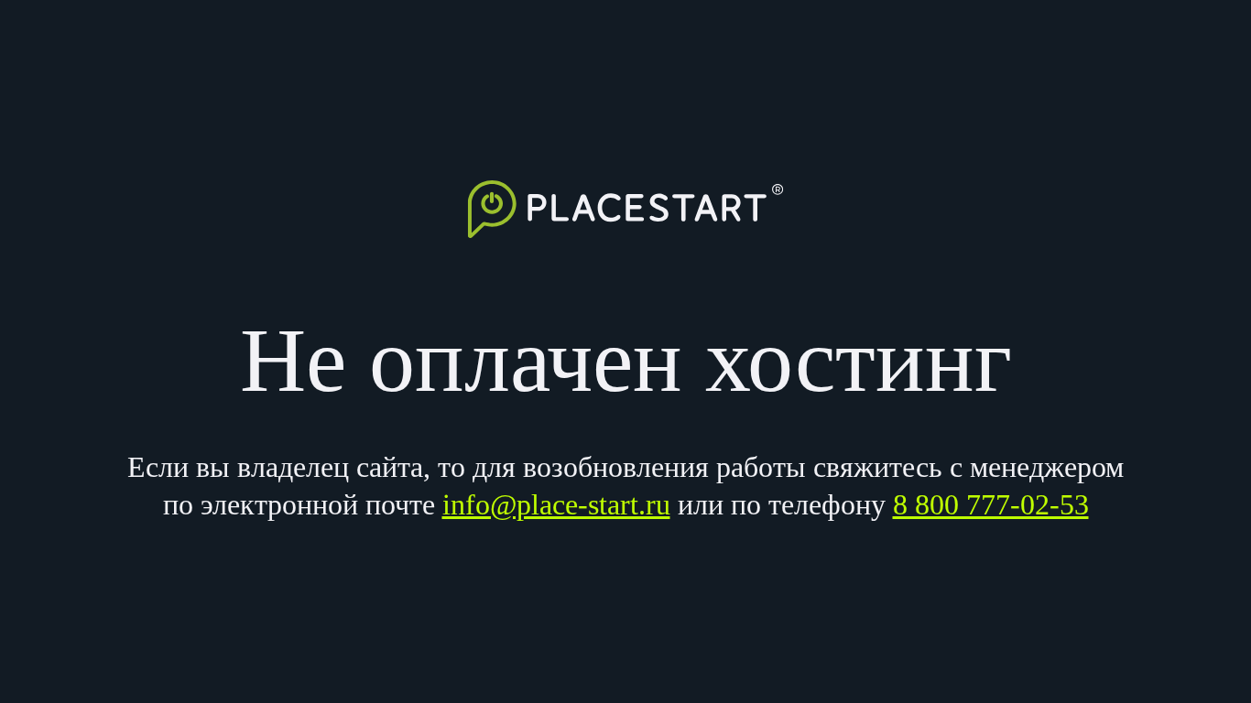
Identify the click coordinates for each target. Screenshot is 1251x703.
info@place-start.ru (556, 504)
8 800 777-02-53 (991, 504)
